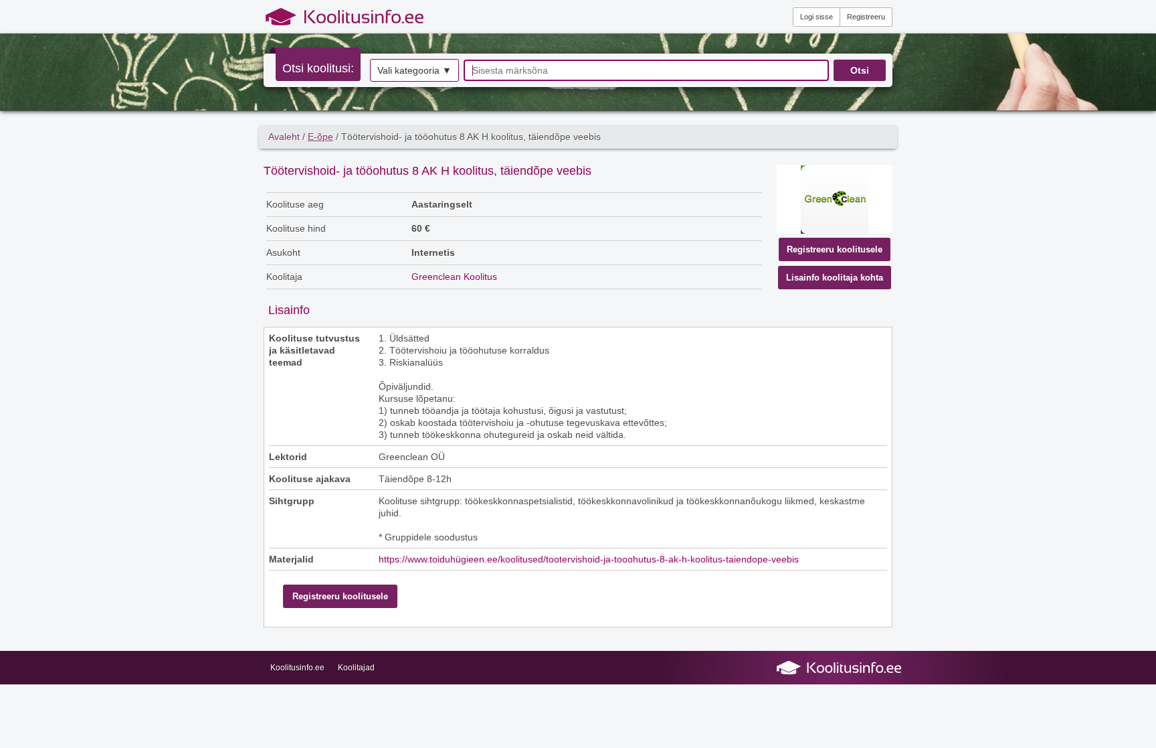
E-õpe (320, 136)
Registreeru (866, 17)
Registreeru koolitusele (834, 249)
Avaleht (284, 136)
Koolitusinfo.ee (297, 667)
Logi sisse (816, 17)
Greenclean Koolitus (454, 276)
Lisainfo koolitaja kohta (834, 278)
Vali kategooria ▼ (414, 70)
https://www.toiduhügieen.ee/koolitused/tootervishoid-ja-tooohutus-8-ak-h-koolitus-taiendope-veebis (589, 559)
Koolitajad (356, 667)
